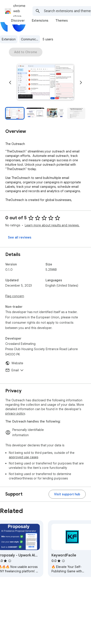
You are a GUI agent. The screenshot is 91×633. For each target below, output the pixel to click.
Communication (30, 39)
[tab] (18, 20)
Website (17, 363)
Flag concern (14, 296)
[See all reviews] (19, 237)
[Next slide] (80, 82)
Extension (9, 39)
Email (15, 370)
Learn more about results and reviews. (52, 225)
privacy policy (15, 413)
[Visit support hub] (67, 494)
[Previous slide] (10, 82)
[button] (45, 82)
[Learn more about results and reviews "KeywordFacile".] (63, 561)
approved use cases (23, 457)
